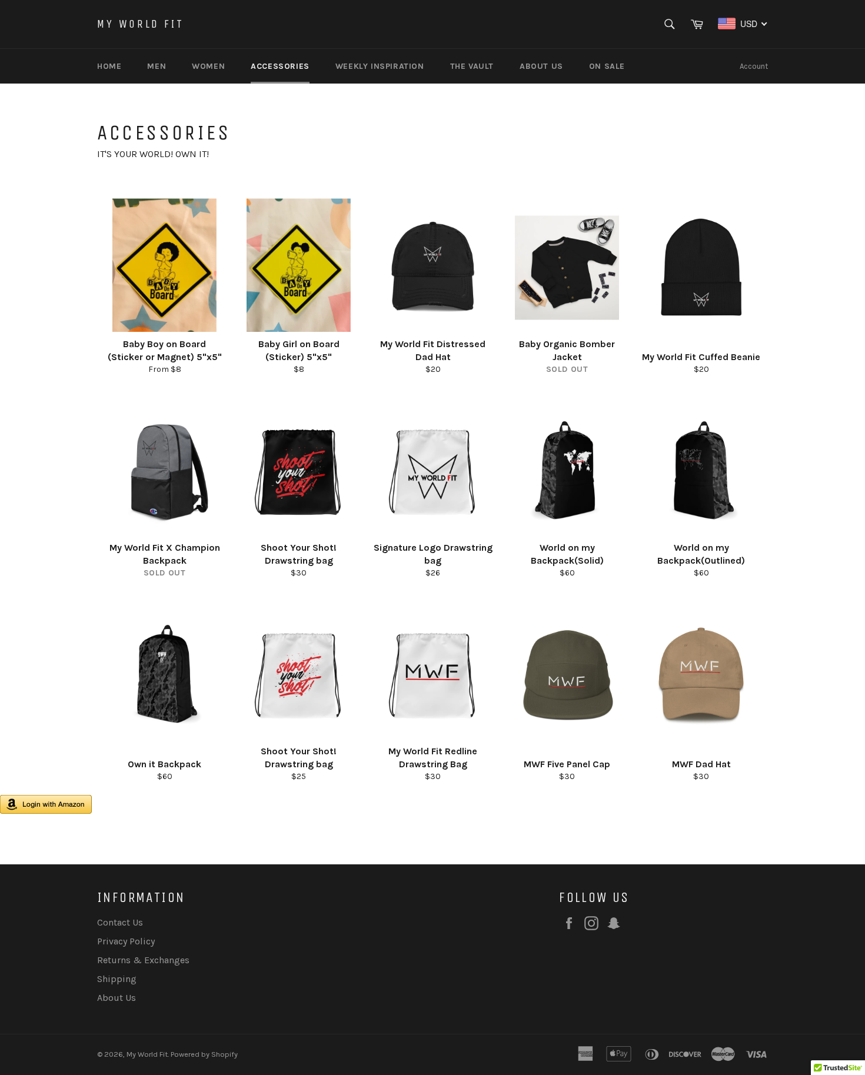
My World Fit (140, 24)
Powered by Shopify (204, 1054)
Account (754, 66)
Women (208, 66)
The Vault (472, 66)
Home (109, 66)
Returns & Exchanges (143, 960)
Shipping (117, 978)
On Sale (607, 66)
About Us (541, 66)
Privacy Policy (126, 941)
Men (156, 66)
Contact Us (120, 922)
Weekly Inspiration (379, 66)
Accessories (280, 66)
